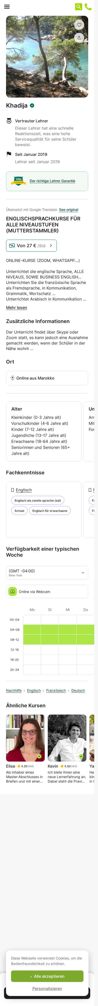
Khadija (17, 105)
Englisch (24, 489)
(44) (31, 766)
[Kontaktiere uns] (88, 6)
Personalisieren (47, 988)
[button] (79, 25)
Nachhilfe (14, 690)
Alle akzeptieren (49, 976)
